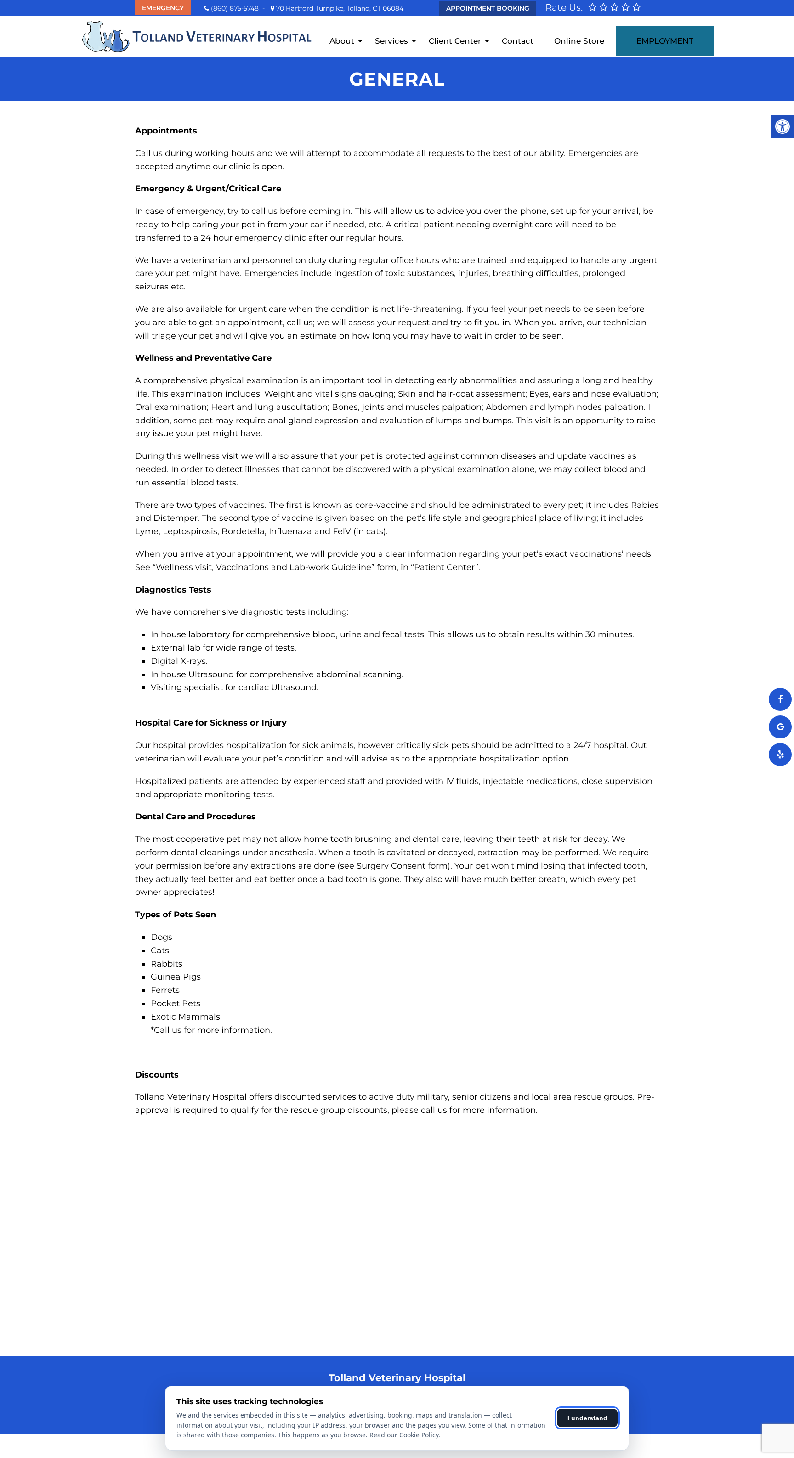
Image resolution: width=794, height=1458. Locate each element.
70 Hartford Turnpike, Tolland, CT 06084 (338, 8)
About (341, 41)
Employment (664, 41)
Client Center (455, 41)
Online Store (579, 41)
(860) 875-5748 (235, 8)
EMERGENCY (163, 8)
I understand (587, 1418)
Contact (517, 41)
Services (391, 41)
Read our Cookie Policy (403, 1434)
